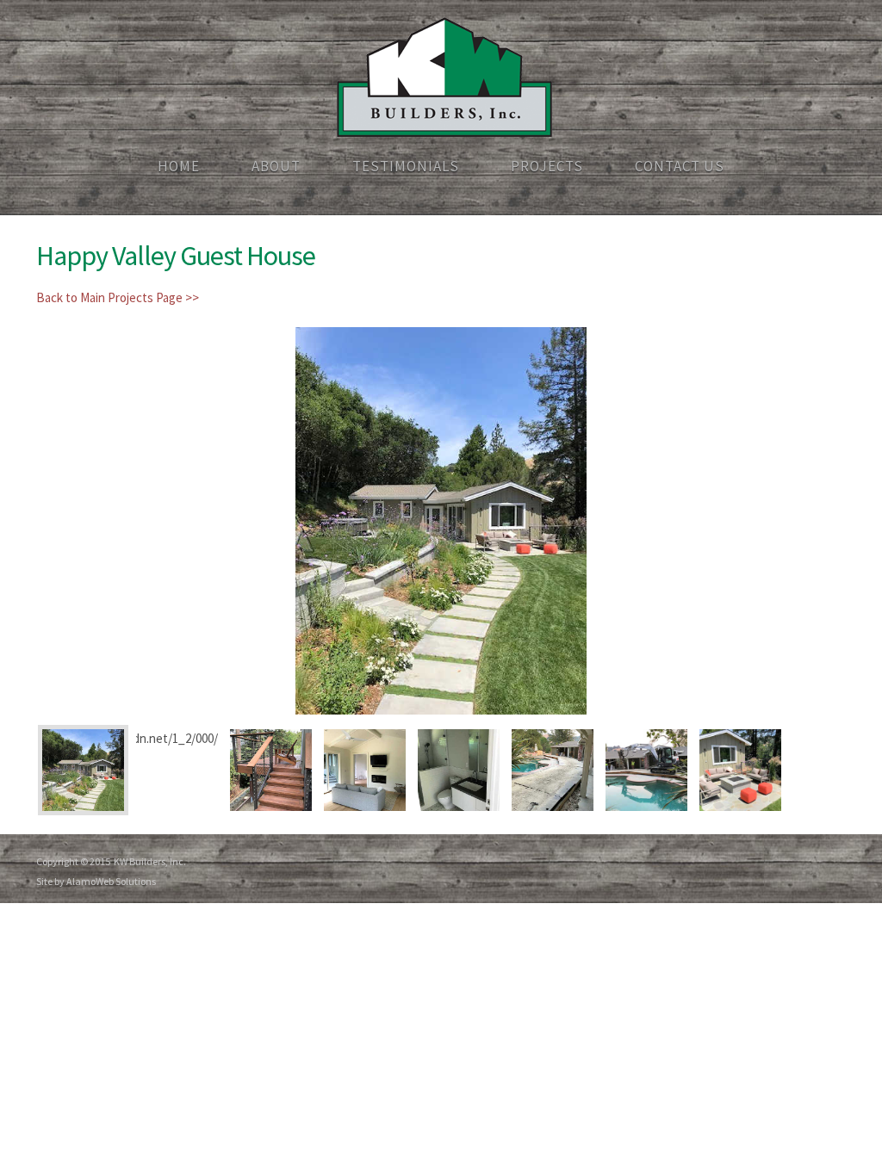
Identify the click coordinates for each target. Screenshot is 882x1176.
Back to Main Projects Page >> (117, 297)
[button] (441, 521)
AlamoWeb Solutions (111, 881)
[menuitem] (179, 167)
